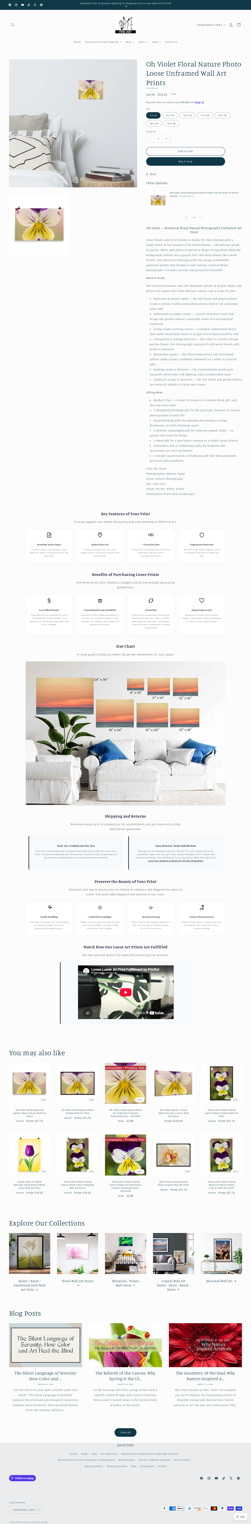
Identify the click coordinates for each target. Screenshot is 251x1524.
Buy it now (186, 161)
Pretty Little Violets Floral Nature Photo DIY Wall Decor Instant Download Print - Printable (125, 1186)
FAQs (134, 1466)
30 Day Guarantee (117, 1466)
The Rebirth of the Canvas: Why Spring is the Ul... (125, 1375)
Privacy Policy (182, 1459)
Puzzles (162, 1466)
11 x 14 (170, 115)
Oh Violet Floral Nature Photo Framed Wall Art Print (77, 1111)
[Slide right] (202, 217)
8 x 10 (153, 115)
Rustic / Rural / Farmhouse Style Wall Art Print (29, 1285)
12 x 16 (187, 115)
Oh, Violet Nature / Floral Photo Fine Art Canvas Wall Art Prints (173, 1113)
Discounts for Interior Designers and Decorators (86, 1459)
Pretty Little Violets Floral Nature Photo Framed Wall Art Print (221, 1113)
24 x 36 (171, 123)
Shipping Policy (94, 1466)
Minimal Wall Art (219, 1281)
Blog (94, 1453)
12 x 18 (205, 115)
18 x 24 (154, 123)
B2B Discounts (127, 1459)
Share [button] (153, 174)
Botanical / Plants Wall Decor (125, 1283)
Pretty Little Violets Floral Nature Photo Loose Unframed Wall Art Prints (77, 1185)
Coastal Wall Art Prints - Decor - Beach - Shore (173, 1285)
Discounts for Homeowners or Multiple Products (150, 1453)
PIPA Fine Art (22, 1522)
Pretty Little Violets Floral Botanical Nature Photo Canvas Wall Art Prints (221, 1185)
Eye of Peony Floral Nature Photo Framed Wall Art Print (173, 1183)
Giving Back (147, 1466)
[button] (13, 25)
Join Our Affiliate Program (154, 1459)
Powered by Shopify (39, 1522)
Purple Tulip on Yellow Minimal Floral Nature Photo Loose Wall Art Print (29, 1185)
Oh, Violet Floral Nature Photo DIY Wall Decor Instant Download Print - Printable (125, 1113)
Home (84, 1453)
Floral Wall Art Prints (77, 1281)
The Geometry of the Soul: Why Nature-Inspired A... (205, 1375)
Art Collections (109, 1453)
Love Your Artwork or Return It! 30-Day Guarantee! (175, 861)
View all (125, 1432)
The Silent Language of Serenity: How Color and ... (45, 1375)
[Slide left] (186, 217)
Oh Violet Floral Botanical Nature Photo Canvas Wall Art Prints (204, 192)
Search (74, 1453)
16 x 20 (222, 115)
